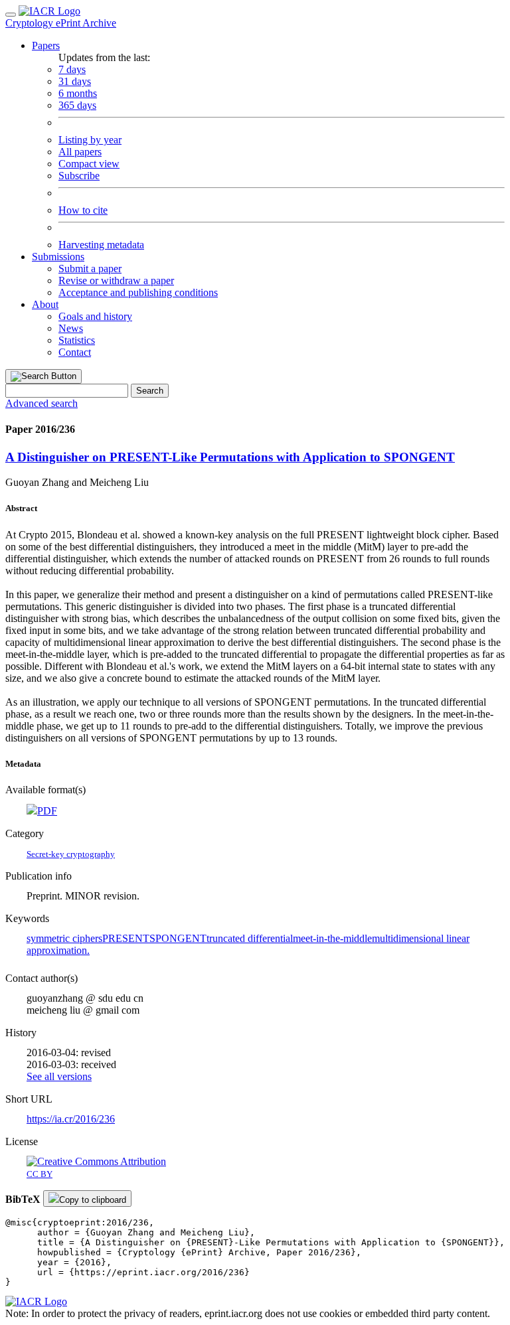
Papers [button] (46, 45)
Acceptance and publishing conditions (138, 292)
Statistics (76, 340)
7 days (72, 69)
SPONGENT (178, 938)
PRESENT (125, 938)
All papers (80, 151)
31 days (74, 81)
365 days (77, 105)
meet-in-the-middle (332, 938)
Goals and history (95, 316)
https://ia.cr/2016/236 (71, 1119)
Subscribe (79, 175)
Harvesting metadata (101, 244)
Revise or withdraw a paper (116, 280)
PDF (47, 811)
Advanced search (41, 403)
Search (149, 391)
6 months (77, 93)
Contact (74, 352)
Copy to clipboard (92, 1200)
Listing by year (90, 139)
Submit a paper (90, 268)
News (70, 328)
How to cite (83, 210)
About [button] (45, 304)
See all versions (59, 1076)
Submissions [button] (58, 256)
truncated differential (250, 938)
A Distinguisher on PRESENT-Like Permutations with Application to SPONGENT (230, 457)
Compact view (89, 163)
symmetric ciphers (64, 938)
